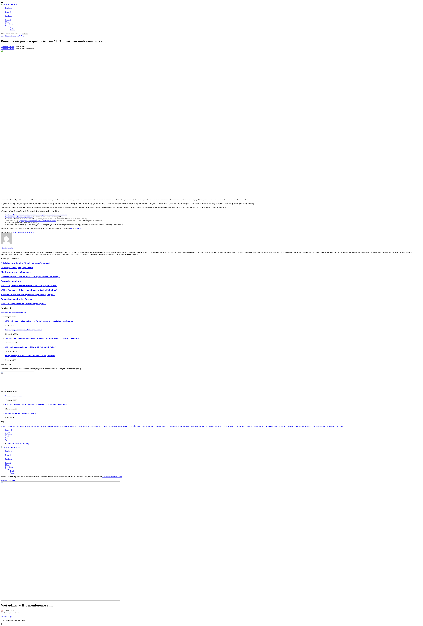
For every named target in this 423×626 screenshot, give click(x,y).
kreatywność (122, 426)
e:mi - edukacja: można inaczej (18, 444)
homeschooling (95, 426)
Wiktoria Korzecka (7, 47)
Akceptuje (106, 477)
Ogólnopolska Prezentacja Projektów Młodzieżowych (37, 221)
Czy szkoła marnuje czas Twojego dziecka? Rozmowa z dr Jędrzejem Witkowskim (36, 404)
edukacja (20, 426)
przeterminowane (232, 426)
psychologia (243, 426)
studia (296, 426)
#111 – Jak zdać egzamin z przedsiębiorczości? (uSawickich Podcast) (30, 347)
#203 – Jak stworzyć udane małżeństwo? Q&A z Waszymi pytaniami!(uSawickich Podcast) (39, 321)
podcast (185, 426)
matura (150, 426)
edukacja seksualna (76, 426)
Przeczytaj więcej (116, 477)
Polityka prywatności (8, 480)
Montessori (157, 426)
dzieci (15, 426)
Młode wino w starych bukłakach (16, 272)
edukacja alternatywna (32, 426)
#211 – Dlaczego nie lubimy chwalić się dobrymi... (23, 303)
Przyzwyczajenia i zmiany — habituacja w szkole (23, 330)
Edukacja (8, 8)
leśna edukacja (138, 426)
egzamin (86, 426)
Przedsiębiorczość (211, 426)
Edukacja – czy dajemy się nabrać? (17, 267)
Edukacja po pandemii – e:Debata (16, 299)
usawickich (340, 426)
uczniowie (332, 426)
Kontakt (12, 30)
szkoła (317, 426)
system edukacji (304, 426)
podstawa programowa (196, 426)
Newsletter (9, 24)
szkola (312, 426)
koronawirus (113, 426)
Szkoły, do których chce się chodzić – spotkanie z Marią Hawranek (30, 356)
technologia (324, 426)
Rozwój (8, 12)
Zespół (12, 28)
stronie (78, 228)
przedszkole (221, 426)
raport (259, 426)
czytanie (9, 426)
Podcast (8, 20)
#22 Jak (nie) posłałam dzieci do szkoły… (20, 413)
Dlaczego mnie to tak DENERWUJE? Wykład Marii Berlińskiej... (30, 277)
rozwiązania (290, 426)
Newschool (178, 426)
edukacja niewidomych (61, 426)
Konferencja (18, 217)
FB (71, 228)
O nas (7, 26)
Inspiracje (8, 16)
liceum (145, 426)
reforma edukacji (274, 426)
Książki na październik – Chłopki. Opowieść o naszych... (26, 263)
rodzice (282, 426)
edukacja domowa (46, 426)
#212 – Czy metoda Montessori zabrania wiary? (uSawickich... (29, 285)
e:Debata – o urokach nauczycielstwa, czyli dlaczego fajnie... (28, 294)
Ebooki (7, 22)
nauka (172, 426)
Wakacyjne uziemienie (13, 396)
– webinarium (36, 215)
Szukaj (25, 34)
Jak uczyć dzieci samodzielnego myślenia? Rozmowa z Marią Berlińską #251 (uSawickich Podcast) (42, 338)
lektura (130, 426)
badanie (3, 426)
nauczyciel (165, 426)
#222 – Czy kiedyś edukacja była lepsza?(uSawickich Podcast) (29, 290)
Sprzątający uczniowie (11, 281)
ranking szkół (252, 426)
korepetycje (105, 426)
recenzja (264, 426)
